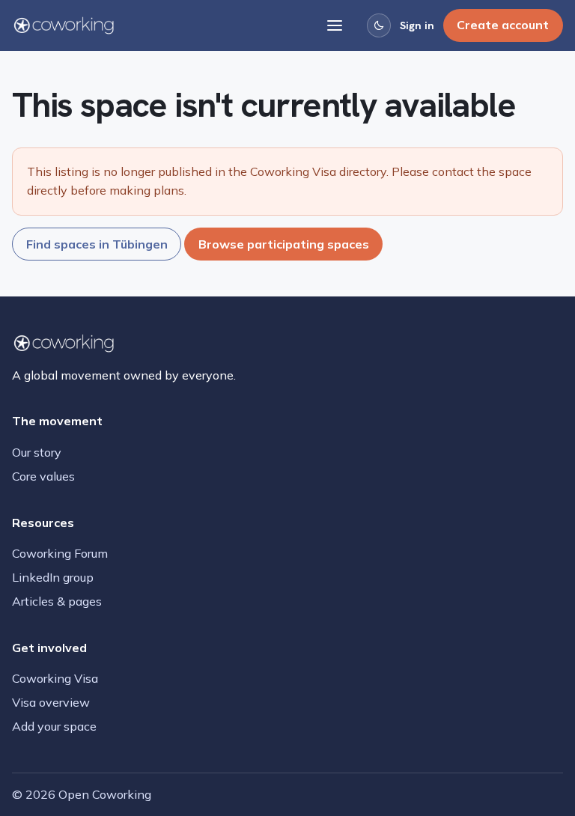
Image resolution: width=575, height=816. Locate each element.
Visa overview (51, 702)
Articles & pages (57, 601)
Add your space (54, 726)
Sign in (417, 25)
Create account (503, 24)
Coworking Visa (55, 678)
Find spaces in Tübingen (97, 244)
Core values (43, 476)
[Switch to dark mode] (379, 25)
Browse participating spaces (283, 244)
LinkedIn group (53, 577)
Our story (36, 452)
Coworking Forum (60, 553)
